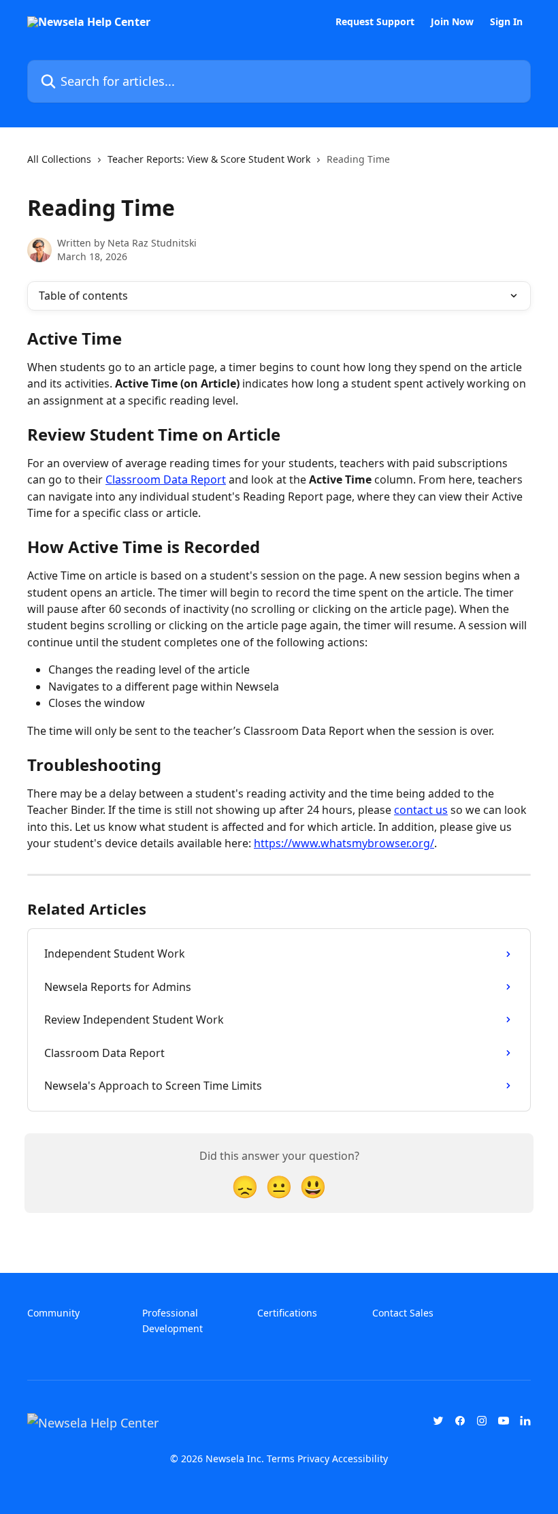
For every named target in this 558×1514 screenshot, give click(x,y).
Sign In (506, 22)
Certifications (287, 1312)
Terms (281, 1458)
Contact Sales (402, 1312)
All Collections (59, 159)
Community (53, 1312)
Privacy (313, 1458)
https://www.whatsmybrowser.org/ (344, 843)
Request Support (374, 22)
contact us (421, 809)
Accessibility (360, 1458)
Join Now (452, 22)
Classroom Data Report (165, 479)
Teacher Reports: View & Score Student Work (209, 159)
